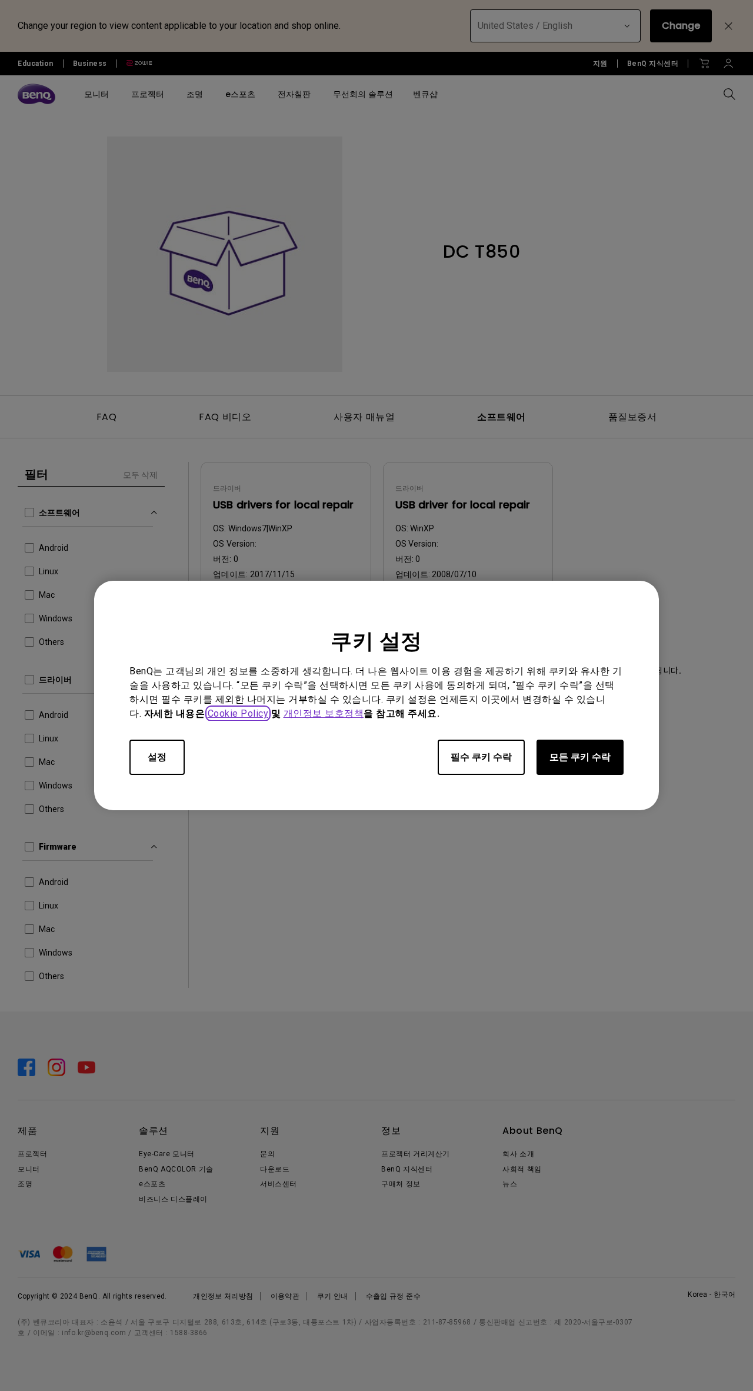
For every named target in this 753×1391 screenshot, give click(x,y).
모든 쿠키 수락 (580, 757)
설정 (157, 757)
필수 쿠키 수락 (481, 757)
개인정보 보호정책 (324, 713)
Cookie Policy (238, 713)
